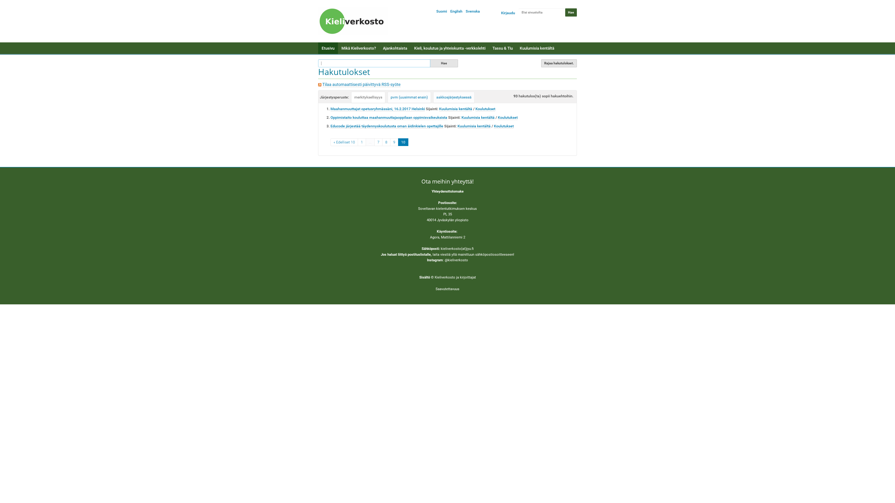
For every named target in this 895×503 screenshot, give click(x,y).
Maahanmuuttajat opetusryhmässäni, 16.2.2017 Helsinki (377, 109)
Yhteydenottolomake (448, 191)
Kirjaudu (508, 13)
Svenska (473, 11)
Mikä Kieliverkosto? (358, 48)
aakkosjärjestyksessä (454, 97)
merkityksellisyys (368, 97)
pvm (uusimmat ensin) (409, 97)
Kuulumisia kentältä (537, 48)
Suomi (441, 11)
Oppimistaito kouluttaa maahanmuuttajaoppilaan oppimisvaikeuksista (388, 117)
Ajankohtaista (395, 48)
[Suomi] (353, 21)
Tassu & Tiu (502, 48)
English (456, 11)
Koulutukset (485, 109)
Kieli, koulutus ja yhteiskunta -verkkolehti (449, 48)
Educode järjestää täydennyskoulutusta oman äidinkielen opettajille (386, 126)
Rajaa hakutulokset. (559, 63)
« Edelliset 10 (344, 142)
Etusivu (328, 48)
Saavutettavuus (447, 289)
